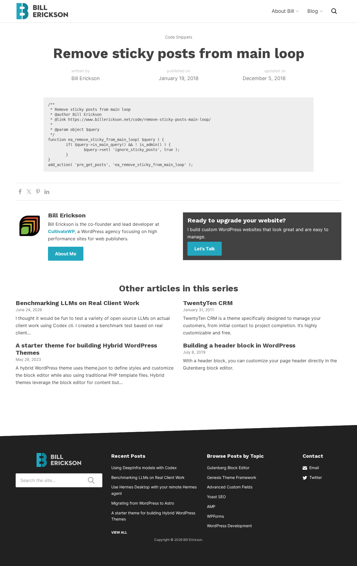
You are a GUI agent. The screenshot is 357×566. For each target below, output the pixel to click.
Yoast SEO (216, 496)
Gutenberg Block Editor (228, 467)
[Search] (334, 11)
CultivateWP (61, 231)
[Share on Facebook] (20, 191)
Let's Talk (204, 248)
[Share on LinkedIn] (46, 191)
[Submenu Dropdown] (297, 11)
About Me (65, 253)
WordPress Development (229, 525)
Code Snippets (178, 37)
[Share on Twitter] (29, 191)
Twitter (315, 477)
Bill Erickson (42, 11)
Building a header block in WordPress (239, 345)
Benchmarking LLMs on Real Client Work (77, 302)
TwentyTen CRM (208, 302)
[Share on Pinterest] (37, 191)
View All (119, 532)
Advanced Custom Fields (229, 487)
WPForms (215, 516)
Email (314, 467)
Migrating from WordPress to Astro (142, 503)
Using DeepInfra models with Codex (144, 467)
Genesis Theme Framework (231, 477)
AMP (211, 506)
